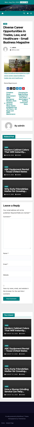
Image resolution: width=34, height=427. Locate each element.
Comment (7, 217)
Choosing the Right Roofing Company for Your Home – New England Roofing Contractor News (23, 98)
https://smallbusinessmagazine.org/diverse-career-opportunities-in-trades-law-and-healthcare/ (16, 75)
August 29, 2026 (12, 333)
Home (5, 23)
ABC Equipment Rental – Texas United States (16, 170)
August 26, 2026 (12, 394)
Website (6, 275)
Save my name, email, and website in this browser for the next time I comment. (16, 291)
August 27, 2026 (12, 354)
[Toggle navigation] (31, 13)
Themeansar (21, 418)
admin (14, 47)
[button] (24, 13)
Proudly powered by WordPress (14, 416)
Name (6, 253)
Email (5, 264)
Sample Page (10, 423)
